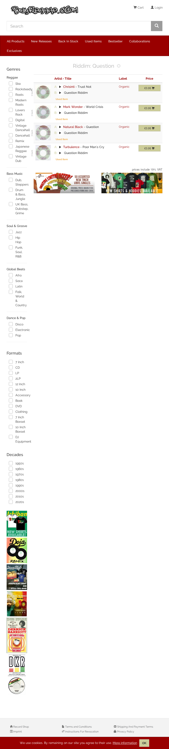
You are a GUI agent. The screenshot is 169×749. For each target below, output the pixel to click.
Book (18, 400)
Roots (19, 94)
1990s (19, 485)
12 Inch (20, 384)
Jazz (18, 232)
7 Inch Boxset (20, 419)
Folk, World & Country (21, 298)
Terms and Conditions (78, 726)
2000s (19, 491)
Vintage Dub (20, 159)
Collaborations (139, 41)
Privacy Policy (125, 731)
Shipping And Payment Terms (134, 726)
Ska (18, 83)
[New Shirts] (17, 523)
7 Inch (19, 362)
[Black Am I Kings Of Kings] (17, 604)
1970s (19, 474)
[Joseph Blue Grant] (17, 577)
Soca (19, 281)
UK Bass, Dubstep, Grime (21, 209)
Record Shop (21, 726)
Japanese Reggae (21, 149)
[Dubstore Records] (17, 635)
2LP (18, 378)
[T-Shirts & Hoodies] (132, 183)
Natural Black (73, 127)
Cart (140, 7)
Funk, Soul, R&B (19, 252)
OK (144, 743)
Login (158, 7)
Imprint (17, 731)
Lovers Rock (20, 112)
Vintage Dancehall (21, 128)
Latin (18, 286)
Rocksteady (21, 89)
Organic (124, 86)
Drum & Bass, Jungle (20, 194)
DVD (18, 406)
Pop (18, 335)
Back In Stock (68, 41)
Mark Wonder (73, 107)
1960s (19, 469)
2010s (19, 496)
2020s (19, 502)
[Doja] (17, 550)
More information (125, 743)
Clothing (21, 411)
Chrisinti (69, 86)
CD (17, 367)
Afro (18, 275)
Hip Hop (18, 240)
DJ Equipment (21, 439)
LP (17, 373)
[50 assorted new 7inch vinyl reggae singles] (64, 183)
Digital (20, 120)
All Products (15, 41)
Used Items (93, 41)
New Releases (41, 41)
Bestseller (115, 41)
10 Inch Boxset (20, 429)
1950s (19, 463)
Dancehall (21, 135)
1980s (19, 480)
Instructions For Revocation (81, 731)
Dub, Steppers (21, 182)
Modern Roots (20, 102)
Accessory (21, 395)
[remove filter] (118, 66)
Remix (19, 141)
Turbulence (71, 147)
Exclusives (14, 51)
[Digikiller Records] (17, 674)
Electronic (21, 330)
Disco (19, 324)
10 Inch (20, 389)
